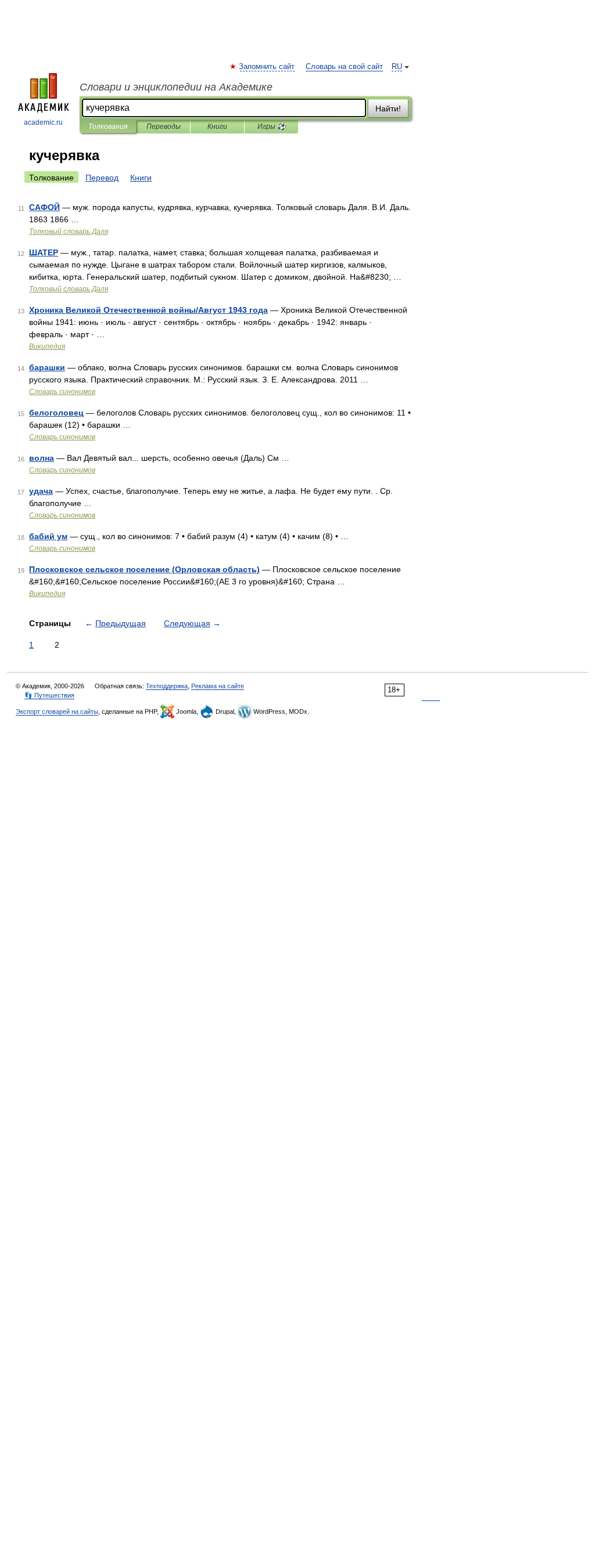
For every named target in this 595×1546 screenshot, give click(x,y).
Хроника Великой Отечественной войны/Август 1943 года (148, 310)
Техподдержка (167, 685)
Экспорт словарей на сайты (57, 711)
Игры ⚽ (271, 126)
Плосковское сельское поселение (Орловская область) (144, 569)
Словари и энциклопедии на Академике (176, 87)
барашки (47, 367)
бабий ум (48, 536)
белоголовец (56, 412)
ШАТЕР (43, 252)
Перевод (102, 177)
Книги (217, 126)
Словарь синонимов (62, 392)
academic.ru (43, 122)
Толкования (107, 126)
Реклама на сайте (217, 685)
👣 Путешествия (49, 695)
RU (397, 67)
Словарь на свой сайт (344, 67)
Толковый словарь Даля (68, 231)
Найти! (388, 108)
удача (41, 491)
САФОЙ (44, 207)
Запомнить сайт (267, 67)
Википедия (47, 346)
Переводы (163, 126)
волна (41, 458)
